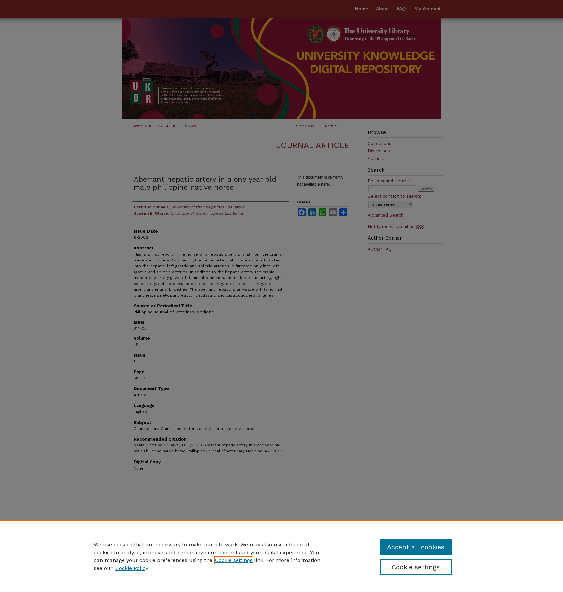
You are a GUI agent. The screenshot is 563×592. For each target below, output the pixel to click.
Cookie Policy (131, 568)
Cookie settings (234, 560)
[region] (281, 556)
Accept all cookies (415, 547)
